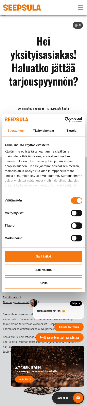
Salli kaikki (43, 256)
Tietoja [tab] (71, 130)
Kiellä (44, 283)
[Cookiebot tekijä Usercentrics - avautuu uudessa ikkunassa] (64, 119)
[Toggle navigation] (80, 7)
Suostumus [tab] (15, 130)
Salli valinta (43, 269)
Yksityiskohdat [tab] (43, 130)
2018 (3, 15)
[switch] (76, 213)
